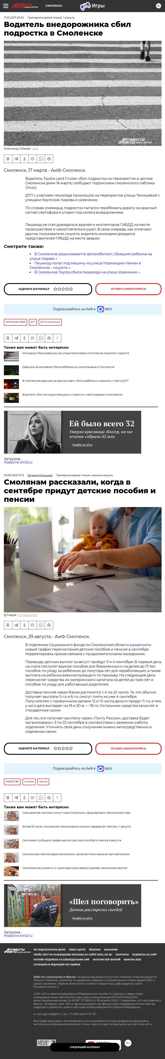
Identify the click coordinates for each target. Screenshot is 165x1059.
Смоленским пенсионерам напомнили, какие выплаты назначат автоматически (75, 854)
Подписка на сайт (144, 954)
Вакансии (111, 949)
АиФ (35, 148)
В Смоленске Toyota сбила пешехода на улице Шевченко (85, 272)
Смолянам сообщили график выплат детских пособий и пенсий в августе (71, 840)
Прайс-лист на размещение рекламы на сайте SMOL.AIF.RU (73, 954)
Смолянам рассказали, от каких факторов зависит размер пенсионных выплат (74, 868)
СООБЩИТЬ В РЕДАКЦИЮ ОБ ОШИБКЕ (57, 964)
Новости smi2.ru (18, 462)
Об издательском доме (50, 949)
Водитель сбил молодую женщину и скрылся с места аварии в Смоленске (72, 394)
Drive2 (30, 188)
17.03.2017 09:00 (14, 17)
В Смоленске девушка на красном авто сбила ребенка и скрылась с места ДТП (75, 380)
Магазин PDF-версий (106, 959)
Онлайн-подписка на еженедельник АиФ (61, 959)
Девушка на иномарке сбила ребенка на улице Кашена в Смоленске (68, 367)
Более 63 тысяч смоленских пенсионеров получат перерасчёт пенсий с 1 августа (76, 826)
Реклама (95, 949)
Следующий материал (85, 1047)
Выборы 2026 (132, 959)
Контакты (122, 954)
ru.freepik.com (27, 615)
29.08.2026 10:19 (14, 475)
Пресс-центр (77, 949)
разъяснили (140, 645)
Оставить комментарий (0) (128, 289)
